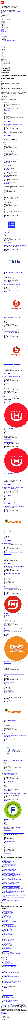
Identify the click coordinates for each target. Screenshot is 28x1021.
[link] (3, 26)
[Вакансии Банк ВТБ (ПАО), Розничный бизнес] (15, 261)
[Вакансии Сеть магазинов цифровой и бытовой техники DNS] (15, 648)
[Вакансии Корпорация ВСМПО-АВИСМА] (15, 750)
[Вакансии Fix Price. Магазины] (15, 810)
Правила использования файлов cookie (10, 11)
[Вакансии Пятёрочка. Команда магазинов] (15, 304)
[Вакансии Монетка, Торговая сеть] (15, 521)
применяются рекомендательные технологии (13, 1004)
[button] (2, 29)
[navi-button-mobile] (2, 33)
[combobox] (7, 46)
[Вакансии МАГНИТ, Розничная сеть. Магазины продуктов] (15, 604)
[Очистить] (3, 50)
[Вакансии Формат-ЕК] (15, 415)
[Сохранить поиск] (2, 53)
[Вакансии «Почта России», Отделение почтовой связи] (15, 224)
